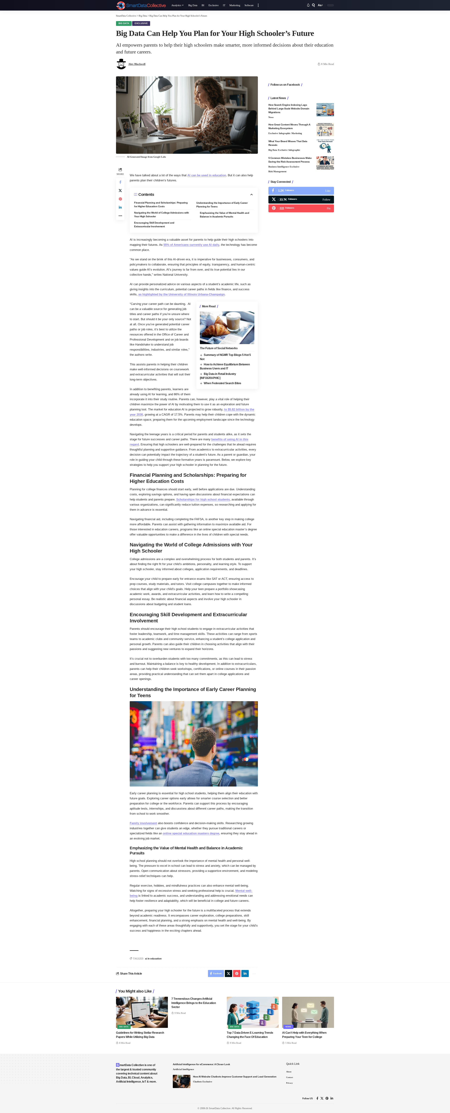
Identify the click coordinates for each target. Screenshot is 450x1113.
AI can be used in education (206, 175)
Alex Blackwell (136, 64)
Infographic (285, 133)
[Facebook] (301, 191)
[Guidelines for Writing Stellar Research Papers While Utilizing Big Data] (142, 1012)
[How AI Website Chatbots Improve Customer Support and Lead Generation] (181, 1081)
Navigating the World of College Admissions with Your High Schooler (161, 214)
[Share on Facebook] (120, 182)
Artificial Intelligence (183, 1069)
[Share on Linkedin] (120, 207)
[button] (258, 5)
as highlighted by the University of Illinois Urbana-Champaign (181, 294)
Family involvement (143, 823)
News (271, 117)
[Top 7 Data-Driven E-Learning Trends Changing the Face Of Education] (253, 1012)
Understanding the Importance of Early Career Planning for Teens (222, 204)
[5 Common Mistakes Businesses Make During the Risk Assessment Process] (325, 163)
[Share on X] (120, 190)
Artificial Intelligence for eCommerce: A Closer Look (201, 1064)
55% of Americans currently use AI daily (191, 244)
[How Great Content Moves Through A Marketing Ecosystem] (325, 129)
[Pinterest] (301, 209)
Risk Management (277, 171)
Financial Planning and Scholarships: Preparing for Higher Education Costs (161, 204)
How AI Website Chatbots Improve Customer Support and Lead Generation (235, 1076)
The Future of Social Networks (219, 348)
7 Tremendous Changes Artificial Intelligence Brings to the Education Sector (193, 1002)
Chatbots (197, 1081)
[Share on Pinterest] (120, 199)
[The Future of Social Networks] (227, 327)
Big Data (123, 23)
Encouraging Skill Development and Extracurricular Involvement (154, 224)
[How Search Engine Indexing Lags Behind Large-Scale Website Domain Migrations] (325, 109)
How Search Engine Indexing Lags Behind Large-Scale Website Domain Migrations (288, 108)
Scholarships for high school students (203, 499)
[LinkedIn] (332, 1098)
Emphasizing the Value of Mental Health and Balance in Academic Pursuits (224, 214)
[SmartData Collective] (141, 5)
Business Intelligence (278, 167)
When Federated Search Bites (222, 383)
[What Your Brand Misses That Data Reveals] (325, 146)
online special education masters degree (191, 833)
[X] (301, 200)
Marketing (296, 133)
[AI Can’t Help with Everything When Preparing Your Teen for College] (308, 1012)
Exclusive (141, 23)
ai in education (153, 958)
